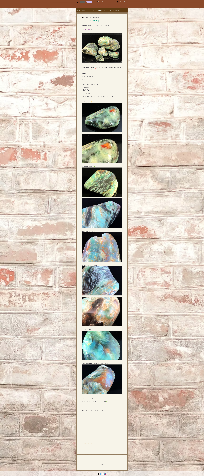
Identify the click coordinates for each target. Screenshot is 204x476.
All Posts (78, 10)
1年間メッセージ (107, 10)
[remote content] (102, 424)
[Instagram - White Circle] (103, 463)
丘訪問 (94, 10)
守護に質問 (100, 10)
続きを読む (115, 10)
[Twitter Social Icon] (100, 463)
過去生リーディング (86, 10)
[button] (125, 1)
